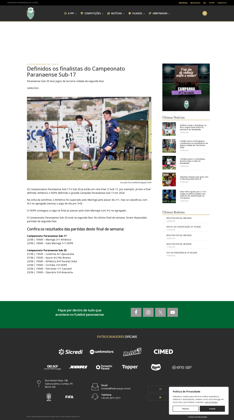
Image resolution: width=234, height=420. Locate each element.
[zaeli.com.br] (156, 367)
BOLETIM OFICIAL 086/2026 (178, 218)
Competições (92, 13)
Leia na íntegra (211, 402)
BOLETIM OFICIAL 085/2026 (178, 235)
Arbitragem (159, 13)
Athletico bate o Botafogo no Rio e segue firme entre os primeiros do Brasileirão (193, 127)
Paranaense (40, 64)
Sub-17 (49, 64)
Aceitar (212, 408)
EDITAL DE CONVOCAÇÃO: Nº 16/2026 (183, 227)
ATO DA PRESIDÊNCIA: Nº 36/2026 (181, 253)
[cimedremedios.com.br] (163, 352)
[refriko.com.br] (132, 352)
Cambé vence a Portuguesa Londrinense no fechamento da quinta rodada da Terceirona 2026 (194, 144)
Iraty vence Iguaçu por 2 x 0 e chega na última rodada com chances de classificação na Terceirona (193, 195)
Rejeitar (185, 408)
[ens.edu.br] (182, 367)
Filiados (137, 13)
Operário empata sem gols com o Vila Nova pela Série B (194, 178)
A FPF (70, 13)
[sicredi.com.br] (70, 352)
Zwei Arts (77, 416)
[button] (49, 397)
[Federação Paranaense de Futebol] (30, 13)
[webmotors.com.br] (101, 352)
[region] (199, 401)
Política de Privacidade (197, 417)
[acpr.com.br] (52, 367)
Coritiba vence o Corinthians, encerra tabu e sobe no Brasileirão (192, 161)
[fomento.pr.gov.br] (104, 367)
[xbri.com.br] (78, 367)
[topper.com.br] (130, 367)
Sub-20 (55, 64)
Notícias (116, 13)
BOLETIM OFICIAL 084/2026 (178, 244)
